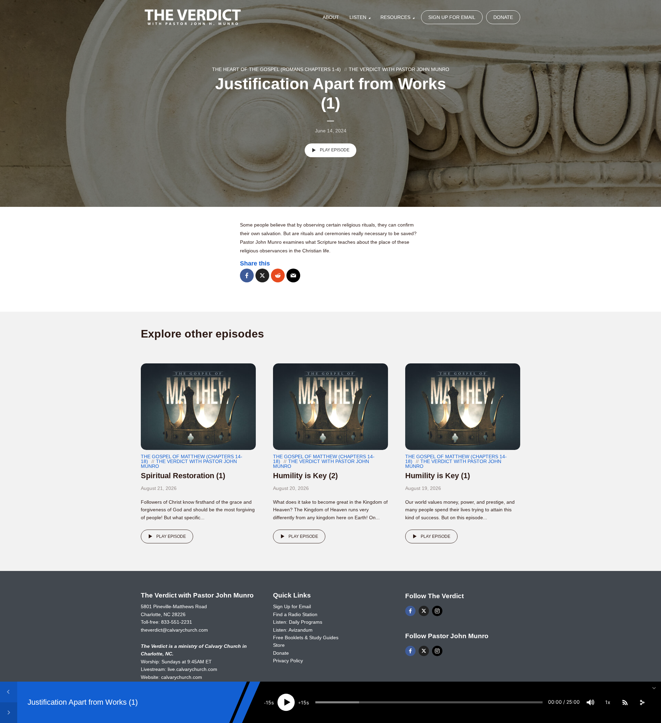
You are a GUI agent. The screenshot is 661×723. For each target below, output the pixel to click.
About (331, 17)
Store (279, 645)
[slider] (429, 702)
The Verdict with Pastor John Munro (399, 69)
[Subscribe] (624, 702)
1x (607, 702)
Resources (395, 17)
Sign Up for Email (451, 17)
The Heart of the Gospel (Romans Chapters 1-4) (276, 69)
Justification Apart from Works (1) (83, 702)
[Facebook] (410, 611)
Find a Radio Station (295, 614)
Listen (357, 17)
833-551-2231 (176, 622)
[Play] (286, 702)
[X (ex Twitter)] (424, 611)
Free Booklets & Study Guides (305, 637)
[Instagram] (437, 611)
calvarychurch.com (181, 677)
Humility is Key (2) (305, 475)
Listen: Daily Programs (297, 622)
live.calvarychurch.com (192, 669)
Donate (503, 17)
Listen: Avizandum (293, 630)
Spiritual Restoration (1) (183, 475)
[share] (642, 702)
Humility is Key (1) (437, 475)
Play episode (334, 150)
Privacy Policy (288, 660)
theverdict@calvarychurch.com (174, 630)
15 (268, 702)
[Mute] (590, 702)
